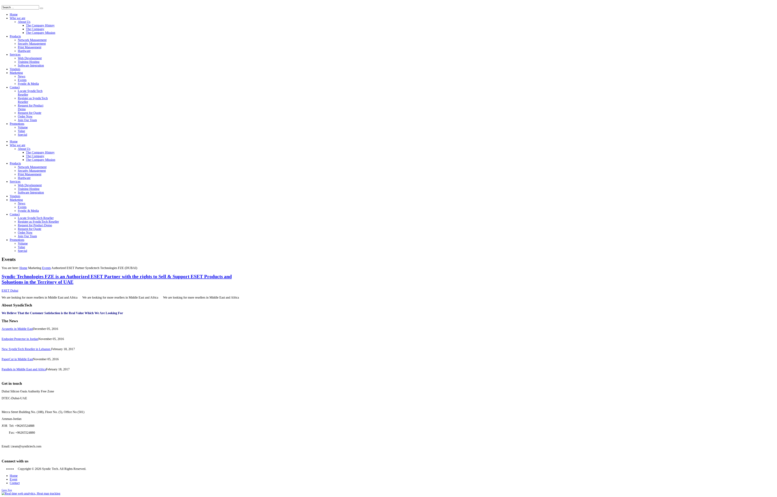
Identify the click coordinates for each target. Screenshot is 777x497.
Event (13, 479)
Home (23, 268)
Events (46, 268)
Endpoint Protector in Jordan (20, 339)
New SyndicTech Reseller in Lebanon (26, 349)
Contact (15, 483)
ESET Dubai (10, 290)
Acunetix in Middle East (17, 329)
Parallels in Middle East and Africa (24, 369)
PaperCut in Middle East (17, 359)
